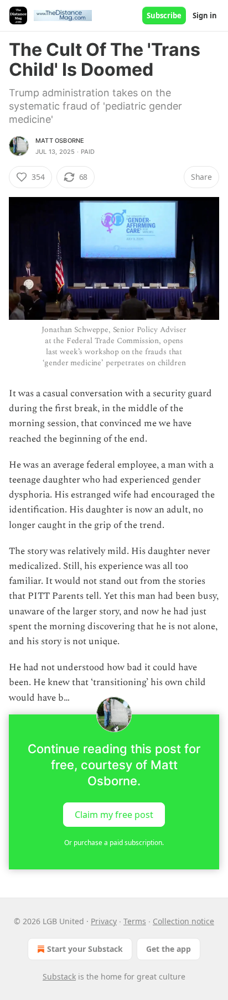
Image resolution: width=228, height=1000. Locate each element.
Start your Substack (85, 949)
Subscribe (164, 15)
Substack (59, 976)
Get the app (168, 949)
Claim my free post (114, 814)
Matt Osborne (59, 140)
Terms (134, 921)
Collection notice (183, 921)
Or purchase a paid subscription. (114, 842)
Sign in (205, 15)
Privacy (104, 921)
